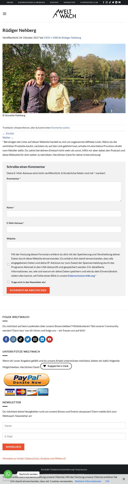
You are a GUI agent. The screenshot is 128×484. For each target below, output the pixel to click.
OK (107, 481)
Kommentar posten (60, 127)
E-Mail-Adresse (15, 223)
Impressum (81, 469)
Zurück (8, 133)
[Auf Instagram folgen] (107, 2)
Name (10, 207)
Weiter (8, 137)
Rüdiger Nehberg (71, 37)
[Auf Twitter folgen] (113, 2)
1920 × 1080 (51, 37)
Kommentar (14, 178)
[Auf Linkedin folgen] (116, 2)
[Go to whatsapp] (8, 474)
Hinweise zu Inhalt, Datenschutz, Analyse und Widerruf (34, 458)
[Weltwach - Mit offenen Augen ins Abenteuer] (64, 13)
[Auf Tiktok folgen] (110, 2)
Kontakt (45, 469)
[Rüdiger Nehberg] (64, 78)
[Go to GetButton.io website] (8, 480)
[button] (4, 14)
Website (11, 238)
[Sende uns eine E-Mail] (35, 339)
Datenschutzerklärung (62, 469)
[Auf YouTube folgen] (119, 2)
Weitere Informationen (88, 481)
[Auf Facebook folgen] (103, 2)
